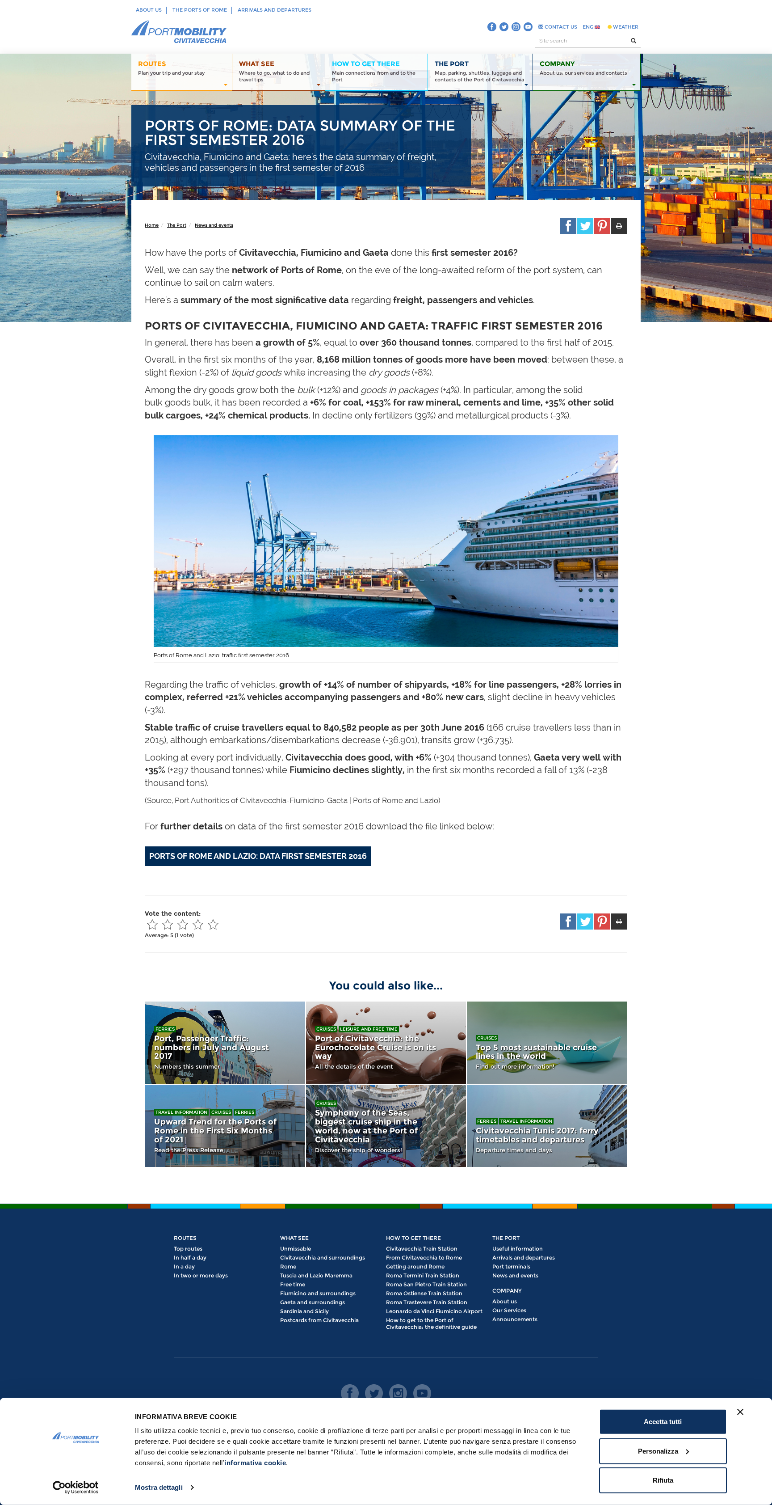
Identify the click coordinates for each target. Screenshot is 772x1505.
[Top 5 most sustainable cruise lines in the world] (547, 1043)
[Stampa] (619, 226)
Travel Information (181, 1112)
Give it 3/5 (182, 924)
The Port (176, 225)
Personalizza (658, 1450)
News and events (214, 225)
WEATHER (625, 27)
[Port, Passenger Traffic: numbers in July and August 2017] (225, 1043)
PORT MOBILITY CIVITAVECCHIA (179, 32)
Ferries (165, 1029)
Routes (185, 1237)
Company (506, 1290)
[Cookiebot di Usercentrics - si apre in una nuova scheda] (76, 1487)
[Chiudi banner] (740, 1412)
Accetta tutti (663, 1421)
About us (149, 10)
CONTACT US (560, 27)
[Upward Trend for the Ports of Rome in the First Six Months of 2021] (225, 1126)
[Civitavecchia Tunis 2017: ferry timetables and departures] (547, 1126)
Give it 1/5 (152, 924)
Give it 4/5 (198, 924)
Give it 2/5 (167, 924)
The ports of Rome (199, 10)
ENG (589, 27)
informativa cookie (255, 1463)
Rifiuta (663, 1480)
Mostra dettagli (159, 1487)
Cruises (326, 1029)
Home (152, 225)
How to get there (413, 1237)
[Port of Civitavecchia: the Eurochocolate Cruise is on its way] (386, 1043)
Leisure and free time (369, 1029)
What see (294, 1237)
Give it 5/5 (213, 924)
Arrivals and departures (274, 10)
